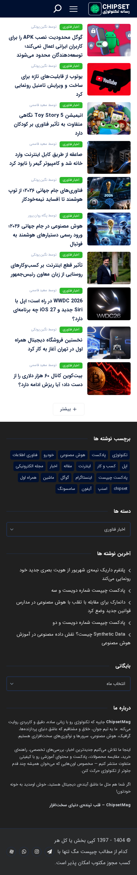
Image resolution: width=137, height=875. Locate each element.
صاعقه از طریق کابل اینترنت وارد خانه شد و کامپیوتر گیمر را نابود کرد (46, 159)
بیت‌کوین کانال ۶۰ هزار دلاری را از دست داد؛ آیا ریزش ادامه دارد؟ (48, 380)
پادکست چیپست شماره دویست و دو (89, 622)
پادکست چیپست (112, 477)
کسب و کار (106, 466)
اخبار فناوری (71, 27)
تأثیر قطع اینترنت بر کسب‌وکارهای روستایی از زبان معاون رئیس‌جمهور (47, 269)
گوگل (65, 477)
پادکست (99, 455)
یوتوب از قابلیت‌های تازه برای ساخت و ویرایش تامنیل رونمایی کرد (49, 85)
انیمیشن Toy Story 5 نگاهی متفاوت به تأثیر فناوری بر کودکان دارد (48, 124)
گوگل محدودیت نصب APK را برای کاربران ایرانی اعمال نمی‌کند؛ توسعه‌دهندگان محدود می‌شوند (46, 46)
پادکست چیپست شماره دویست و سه (88, 590)
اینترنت (84, 466)
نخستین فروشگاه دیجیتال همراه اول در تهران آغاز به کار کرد (49, 344)
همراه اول (28, 477)
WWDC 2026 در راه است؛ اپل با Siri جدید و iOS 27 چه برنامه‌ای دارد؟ (48, 310)
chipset (120, 488)
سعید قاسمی (38, 105)
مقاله (68, 466)
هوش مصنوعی (72, 455)
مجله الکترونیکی (29, 466)
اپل (124, 466)
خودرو (49, 455)
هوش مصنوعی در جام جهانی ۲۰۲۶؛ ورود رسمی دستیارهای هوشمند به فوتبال (45, 235)
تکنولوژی (119, 455)
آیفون (86, 488)
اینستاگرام (84, 477)
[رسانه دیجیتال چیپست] (109, 8)
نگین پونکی (39, 27)
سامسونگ (66, 488)
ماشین (48, 477)
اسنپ (102, 488)
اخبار (53, 466)
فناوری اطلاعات (24, 455)
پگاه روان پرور (37, 215)
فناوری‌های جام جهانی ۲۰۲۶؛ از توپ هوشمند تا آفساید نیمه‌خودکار (45, 195)
